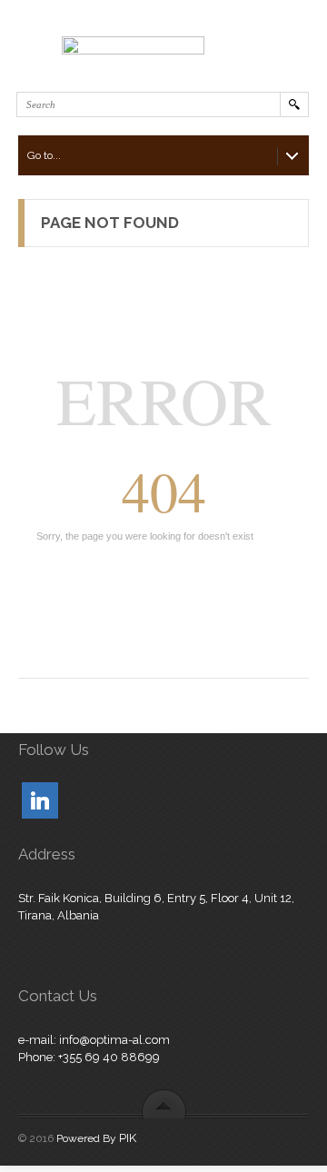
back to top (164, 1103)
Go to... (44, 155)
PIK (127, 1138)
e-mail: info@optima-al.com (94, 1040)
